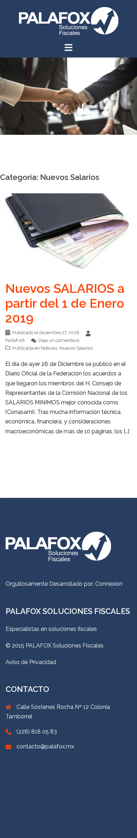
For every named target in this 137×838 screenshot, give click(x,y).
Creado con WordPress (35, 814)
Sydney (96, 814)
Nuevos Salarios (76, 348)
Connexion (109, 583)
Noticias (49, 348)
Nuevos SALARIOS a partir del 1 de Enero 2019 (64, 303)
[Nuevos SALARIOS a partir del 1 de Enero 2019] (68, 231)
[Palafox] (68, 20)
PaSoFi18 (15, 340)
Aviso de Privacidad (31, 662)
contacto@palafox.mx (45, 746)
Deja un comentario (58, 340)
